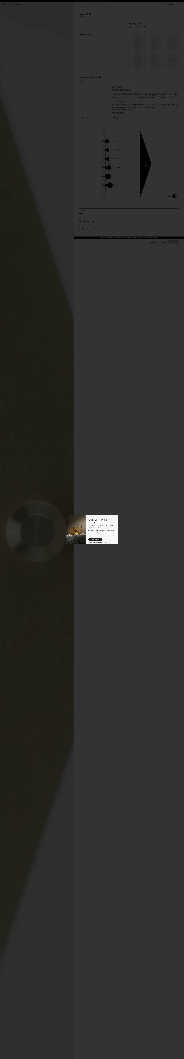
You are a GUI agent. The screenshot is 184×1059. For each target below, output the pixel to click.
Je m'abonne (95, 539)
